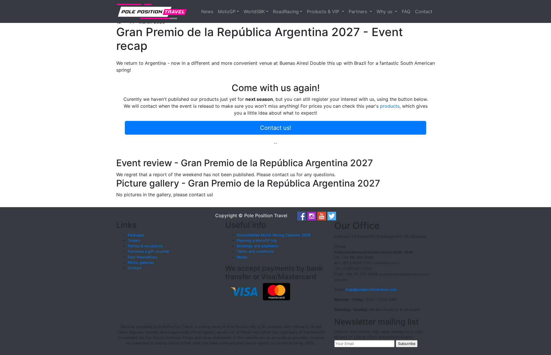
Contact (423, 11)
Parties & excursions (145, 246)
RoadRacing (286, 11)
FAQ (406, 11)
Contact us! (275, 127)
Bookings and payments (257, 246)
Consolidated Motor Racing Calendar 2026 (274, 235)
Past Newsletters (143, 257)
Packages (136, 235)
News (207, 11)
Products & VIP (324, 11)
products (389, 106)
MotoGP (227, 11)
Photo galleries (141, 262)
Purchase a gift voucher (148, 251)
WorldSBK (254, 11)
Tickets (134, 240)
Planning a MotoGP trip (257, 240)
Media (242, 257)
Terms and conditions (255, 251)
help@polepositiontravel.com (371, 289)
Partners (358, 11)
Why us (385, 11)
